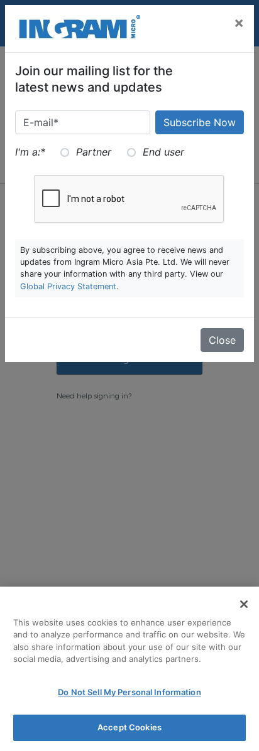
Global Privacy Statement (68, 286)
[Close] (244, 604)
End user (163, 152)
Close (222, 340)
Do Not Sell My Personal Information (129, 692)
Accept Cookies (129, 727)
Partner (93, 152)
